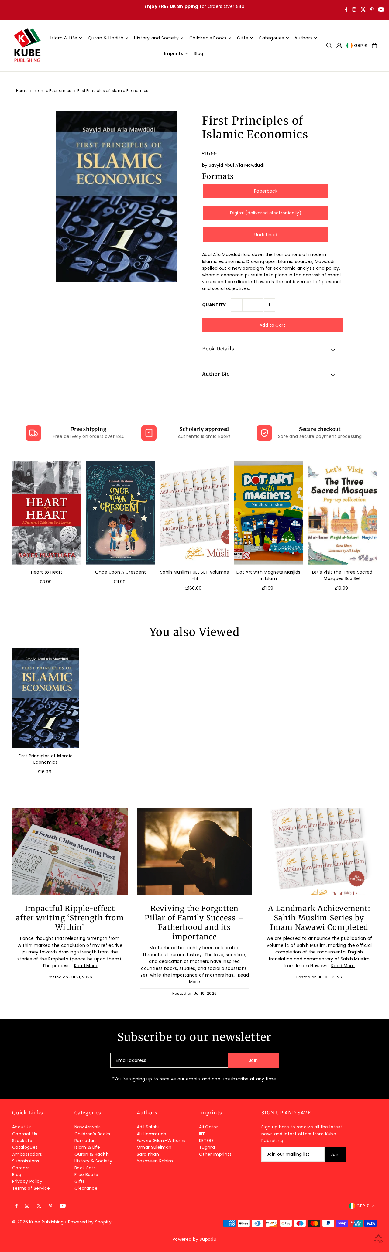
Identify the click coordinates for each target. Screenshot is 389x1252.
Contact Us (24, 1134)
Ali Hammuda (152, 1134)
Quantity (214, 305)
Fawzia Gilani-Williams (161, 1141)
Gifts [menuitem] (242, 38)
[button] (272, 349)
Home (21, 90)
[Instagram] (354, 10)
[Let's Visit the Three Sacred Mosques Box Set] (342, 513)
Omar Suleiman (154, 1147)
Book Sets (85, 1168)
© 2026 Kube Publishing (38, 1222)
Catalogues (25, 1147)
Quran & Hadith (91, 1154)
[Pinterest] (372, 10)
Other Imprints (215, 1154)
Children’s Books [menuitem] (208, 38)
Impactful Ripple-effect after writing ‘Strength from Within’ (70, 918)
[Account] (339, 45)
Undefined (265, 235)
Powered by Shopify (90, 1222)
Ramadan (85, 1141)
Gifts (79, 1181)
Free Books (86, 1175)
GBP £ (360, 46)
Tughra (207, 1147)
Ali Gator (208, 1127)
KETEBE (206, 1141)
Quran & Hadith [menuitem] (106, 38)
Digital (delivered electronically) (265, 213)
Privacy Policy (27, 1181)
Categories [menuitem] (271, 38)
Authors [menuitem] (303, 38)
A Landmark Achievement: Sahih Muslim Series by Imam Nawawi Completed (319, 918)
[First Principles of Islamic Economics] (45, 698)
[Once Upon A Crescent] (120, 513)
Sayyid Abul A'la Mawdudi (236, 165)
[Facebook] (346, 10)
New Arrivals (87, 1127)
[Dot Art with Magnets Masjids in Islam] (268, 513)
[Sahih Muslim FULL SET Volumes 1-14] (194, 513)
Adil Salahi (148, 1127)
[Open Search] (329, 45)
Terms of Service (31, 1188)
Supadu (208, 1239)
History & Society (93, 1161)
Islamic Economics (52, 90)
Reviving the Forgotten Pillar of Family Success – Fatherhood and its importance (194, 922)
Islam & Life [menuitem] (63, 38)
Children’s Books (92, 1134)
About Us (22, 1127)
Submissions (26, 1161)
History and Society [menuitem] (156, 38)
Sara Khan (148, 1154)
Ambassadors (27, 1154)
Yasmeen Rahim (155, 1161)
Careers (20, 1168)
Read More (86, 966)
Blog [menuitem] (198, 53)
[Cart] (374, 45)
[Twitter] (363, 10)
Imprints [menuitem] (173, 53)
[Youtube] (381, 10)
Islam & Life (87, 1147)
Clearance (86, 1188)
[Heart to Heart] (46, 513)
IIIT (202, 1134)
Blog (16, 1175)
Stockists (22, 1141)
